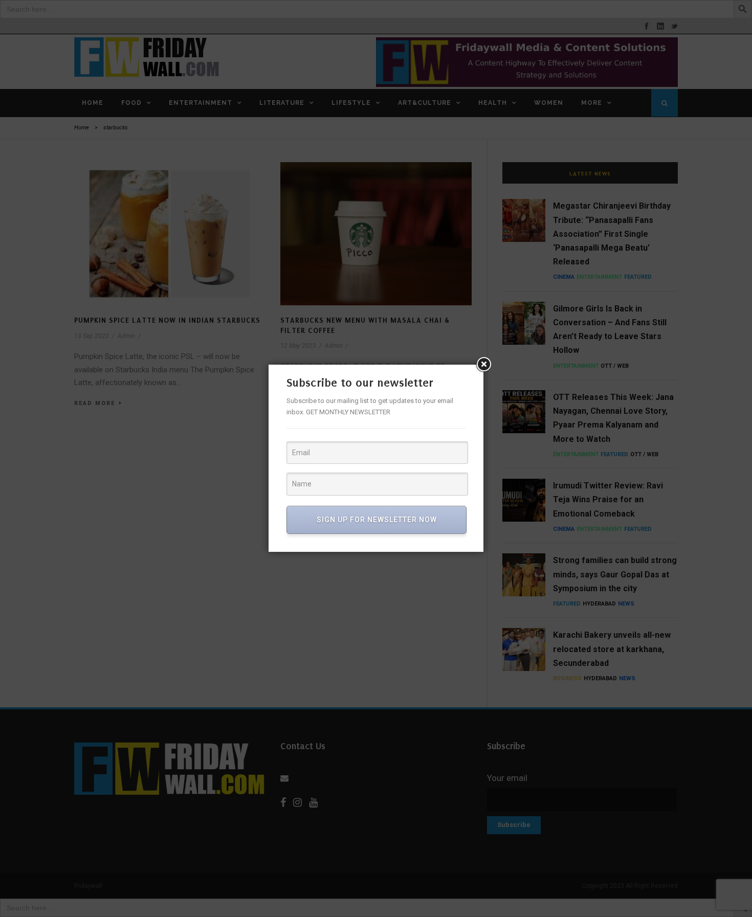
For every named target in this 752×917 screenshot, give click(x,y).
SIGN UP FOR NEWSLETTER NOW (377, 520)
